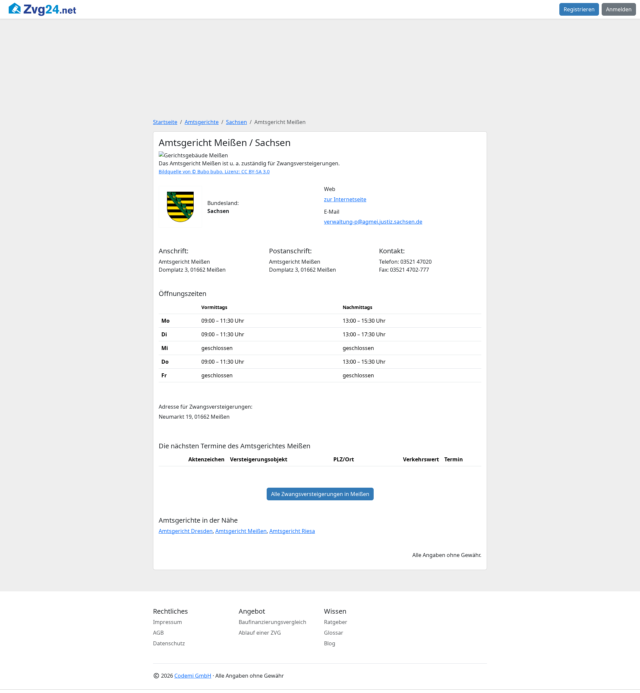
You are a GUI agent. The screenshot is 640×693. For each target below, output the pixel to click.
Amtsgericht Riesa (292, 531)
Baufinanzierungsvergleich (272, 622)
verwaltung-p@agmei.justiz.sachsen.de (373, 221)
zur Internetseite (345, 199)
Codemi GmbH (192, 675)
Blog (329, 643)
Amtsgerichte (202, 122)
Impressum (167, 622)
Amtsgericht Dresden (186, 531)
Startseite (165, 122)
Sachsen (236, 122)
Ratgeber (335, 622)
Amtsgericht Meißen (241, 531)
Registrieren (579, 9)
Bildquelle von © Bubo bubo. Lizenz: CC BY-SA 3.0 (214, 171)
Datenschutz (169, 643)
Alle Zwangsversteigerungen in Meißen (320, 494)
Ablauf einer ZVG (260, 632)
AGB (158, 632)
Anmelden (619, 9)
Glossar (333, 632)
